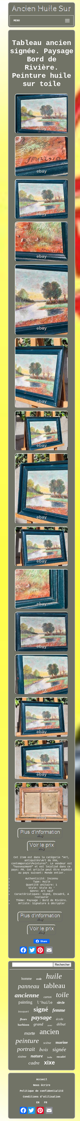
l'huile (44, 1002)
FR (45, 1102)
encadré (61, 1056)
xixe (49, 1062)
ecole (39, 978)
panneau (28, 986)
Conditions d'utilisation (41, 1096)
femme (58, 1010)
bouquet (23, 1011)
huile (54, 976)
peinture (27, 1041)
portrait (26, 1049)
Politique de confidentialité (41, 1091)
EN (37, 1102)
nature (37, 1055)
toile (62, 995)
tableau (54, 986)
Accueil (41, 1079)
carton (48, 997)
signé (41, 1009)
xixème (22, 1056)
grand (38, 1024)
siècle (61, 1002)
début (61, 1024)
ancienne (27, 995)
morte (29, 1033)
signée (59, 1049)
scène (47, 1043)
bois (43, 1049)
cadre (34, 1063)
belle (49, 1057)
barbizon (23, 1024)
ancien (49, 1031)
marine (62, 1042)
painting (25, 1002)
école (59, 1019)
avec (50, 1025)
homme (26, 978)
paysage (41, 1017)
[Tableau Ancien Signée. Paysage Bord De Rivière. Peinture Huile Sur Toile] (41, 114)
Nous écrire (41, 1085)
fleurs (23, 1019)
